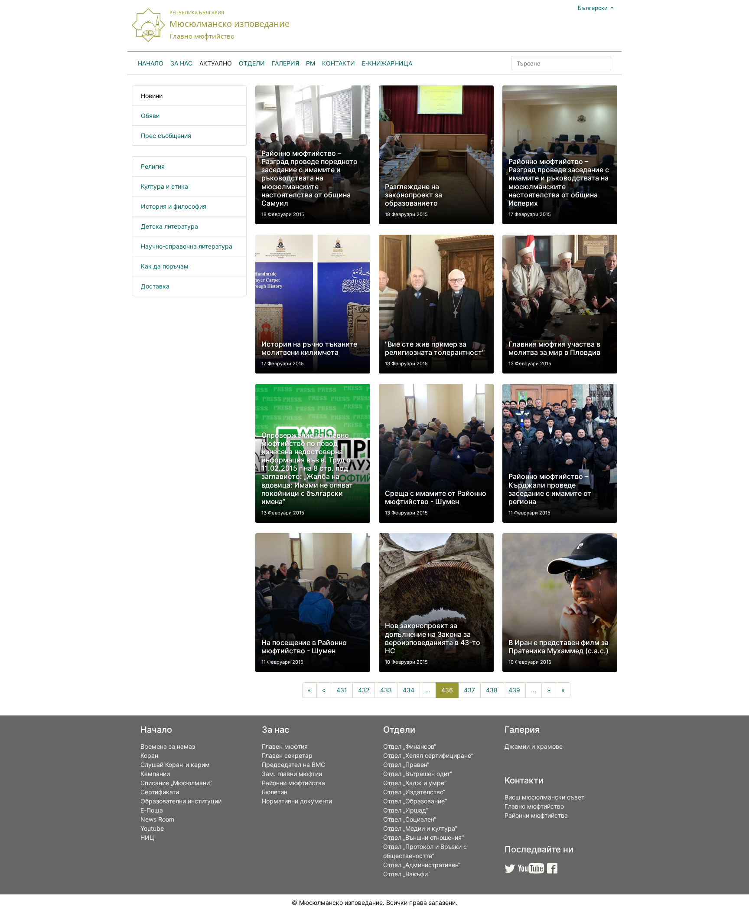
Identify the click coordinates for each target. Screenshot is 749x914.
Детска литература (169, 226)
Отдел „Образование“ (415, 801)
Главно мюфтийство (534, 806)
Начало (150, 63)
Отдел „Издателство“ (414, 792)
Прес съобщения (166, 135)
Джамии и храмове (534, 746)
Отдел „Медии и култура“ (420, 828)
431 (341, 690)
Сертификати (159, 792)
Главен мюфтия (285, 746)
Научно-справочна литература (186, 246)
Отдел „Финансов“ (409, 746)
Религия (153, 166)
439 (514, 690)
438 (492, 690)
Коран (149, 755)
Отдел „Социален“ (409, 819)
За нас (181, 63)
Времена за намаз (167, 746)
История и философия (173, 206)
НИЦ (147, 837)
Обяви (150, 115)
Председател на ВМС (293, 764)
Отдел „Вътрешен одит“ (417, 773)
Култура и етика (164, 186)
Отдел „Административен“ (421, 864)
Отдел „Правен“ (406, 764)
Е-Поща (151, 810)
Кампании (155, 773)
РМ (310, 63)
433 (386, 690)
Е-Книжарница (387, 63)
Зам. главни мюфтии (292, 773)
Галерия (285, 63)
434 (408, 690)
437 (469, 690)
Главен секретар (287, 755)
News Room (157, 819)
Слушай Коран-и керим (175, 764)
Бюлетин (274, 792)
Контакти (338, 63)
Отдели (252, 63)
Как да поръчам (165, 266)
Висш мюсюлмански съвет (544, 797)
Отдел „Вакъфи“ (406, 874)
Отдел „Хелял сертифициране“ (428, 755)
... (427, 690)
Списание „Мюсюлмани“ (176, 782)
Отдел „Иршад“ (405, 810)
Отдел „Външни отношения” (423, 837)
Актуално (215, 63)
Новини (152, 95)
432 (363, 690)
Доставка (155, 286)
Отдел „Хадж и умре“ (414, 782)
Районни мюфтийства (293, 782)
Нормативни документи (297, 801)
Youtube (152, 828)
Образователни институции (180, 801)
